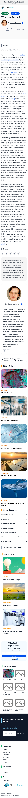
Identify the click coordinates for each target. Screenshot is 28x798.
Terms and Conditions (13, 795)
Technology (5, 473)
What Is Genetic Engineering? (11, 448)
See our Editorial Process (9, 359)
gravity (12, 99)
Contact (5, 772)
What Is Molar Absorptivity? (10, 420)
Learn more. (14, 3)
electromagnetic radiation (10, 60)
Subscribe (14, 656)
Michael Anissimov (15, 23)
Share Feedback (20, 359)
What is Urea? (18, 679)
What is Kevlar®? (19, 693)
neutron (22, 55)
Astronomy (6, 754)
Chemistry (4, 390)
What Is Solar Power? (8, 476)
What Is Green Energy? (10, 605)
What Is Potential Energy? (11, 580)
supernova (13, 72)
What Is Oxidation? (7, 393)
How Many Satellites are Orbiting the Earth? (8, 694)
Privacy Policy (4, 795)
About (4, 770)
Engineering (7, 602)
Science (5, 749)
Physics (5, 576)
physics (3, 244)
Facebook (6, 780)
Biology (4, 445)
